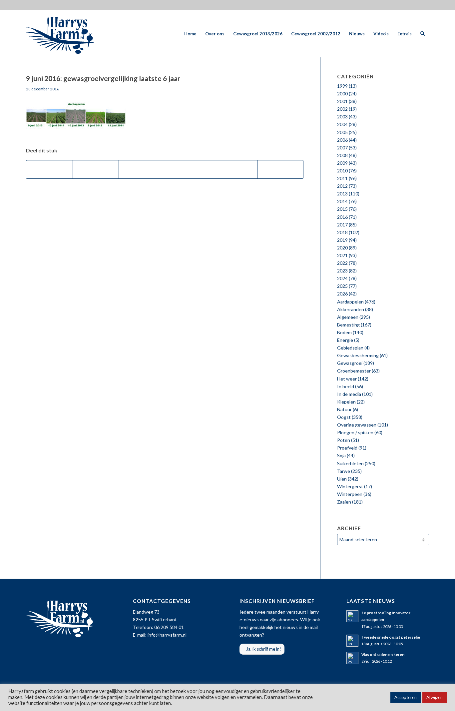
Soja (341, 455)
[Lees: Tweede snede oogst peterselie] (352, 641)
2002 (342, 109)
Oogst (344, 417)
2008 (342, 155)
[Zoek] (422, 33)
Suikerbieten (350, 463)
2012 (342, 186)
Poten (343, 440)
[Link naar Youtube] (404, 5)
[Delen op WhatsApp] (142, 169)
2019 (342, 240)
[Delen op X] (96, 169)
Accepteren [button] (405, 697)
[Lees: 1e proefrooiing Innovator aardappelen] (352, 616)
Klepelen (346, 402)
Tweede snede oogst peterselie (390, 637)
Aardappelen (350, 301)
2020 (342, 247)
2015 (342, 209)
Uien (342, 479)
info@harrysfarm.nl (167, 635)
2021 (342, 255)
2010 (342, 170)
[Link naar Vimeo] (414, 5)
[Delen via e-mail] (280, 169)
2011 (342, 178)
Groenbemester (354, 371)
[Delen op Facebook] (49, 169)
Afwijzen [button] (434, 697)
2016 (342, 217)
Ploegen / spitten (355, 432)
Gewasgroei (349, 363)
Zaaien (344, 502)
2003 (342, 116)
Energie (345, 340)
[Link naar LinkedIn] (424, 5)
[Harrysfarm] (60, 33)
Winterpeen (349, 494)
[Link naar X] (374, 5)
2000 (342, 93)
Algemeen (347, 317)
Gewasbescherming (358, 355)
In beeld (345, 386)
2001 (342, 101)
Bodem (344, 332)
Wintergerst (350, 486)
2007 (342, 147)
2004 (342, 124)
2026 (342, 293)
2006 (342, 140)
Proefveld (347, 448)
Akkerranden (350, 309)
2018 (342, 232)
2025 (342, 286)
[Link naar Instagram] (394, 5)
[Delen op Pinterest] (188, 169)
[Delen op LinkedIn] (234, 169)
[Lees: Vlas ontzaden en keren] (352, 658)
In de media (349, 394)
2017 (342, 224)
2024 (342, 278)
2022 (342, 263)
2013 (342, 193)
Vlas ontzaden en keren (382, 654)
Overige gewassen (356, 425)
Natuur (344, 409)
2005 (342, 132)
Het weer (347, 379)
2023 (342, 270)
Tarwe (343, 471)
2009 (342, 163)
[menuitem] (190, 33)
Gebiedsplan (350, 347)
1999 (342, 86)
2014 (342, 201)
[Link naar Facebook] (384, 5)
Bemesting (348, 324)
